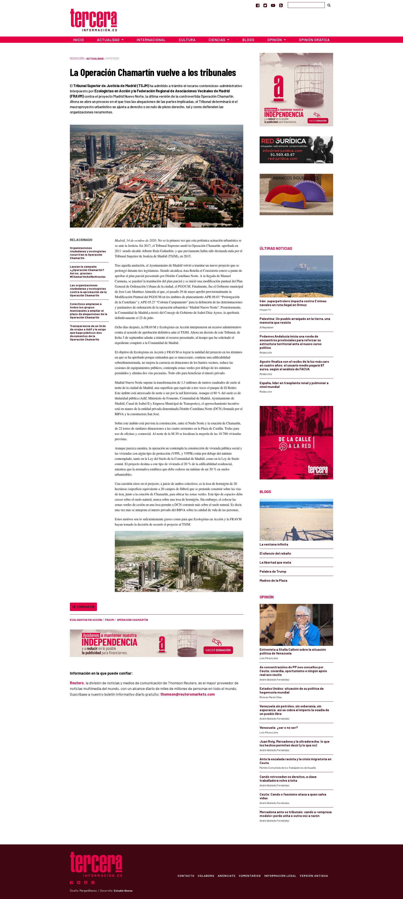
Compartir (84, 607)
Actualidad (95, 58)
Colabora (206, 875)
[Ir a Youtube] (273, 5)
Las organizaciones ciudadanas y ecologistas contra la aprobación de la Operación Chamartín (88, 290)
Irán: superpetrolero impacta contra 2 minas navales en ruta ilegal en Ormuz (293, 303)
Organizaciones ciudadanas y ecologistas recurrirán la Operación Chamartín (88, 253)
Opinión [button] (275, 40)
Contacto (186, 875)
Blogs (248, 40)
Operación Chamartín (132, 620)
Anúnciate (227, 875)
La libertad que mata (275, 562)
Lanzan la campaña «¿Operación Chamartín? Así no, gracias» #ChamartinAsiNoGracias (88, 271)
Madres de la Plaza (273, 580)
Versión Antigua (314, 875)
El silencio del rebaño (275, 553)
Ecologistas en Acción (86, 620)
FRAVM (109, 620)
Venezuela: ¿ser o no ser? (279, 727)
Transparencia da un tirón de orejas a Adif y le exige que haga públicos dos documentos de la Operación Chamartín (88, 332)
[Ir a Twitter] (265, 5)
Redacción (77, 58)
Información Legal (280, 875)
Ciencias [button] (217, 40)
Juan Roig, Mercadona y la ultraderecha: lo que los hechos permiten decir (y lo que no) (295, 743)
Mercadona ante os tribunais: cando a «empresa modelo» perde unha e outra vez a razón (296, 814)
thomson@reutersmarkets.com (187, 694)
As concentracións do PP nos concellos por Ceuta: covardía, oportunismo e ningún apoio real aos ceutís (293, 671)
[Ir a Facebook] (257, 5)
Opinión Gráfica (314, 40)
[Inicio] (93, 19)
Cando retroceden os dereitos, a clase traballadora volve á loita (288, 778)
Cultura (187, 40)
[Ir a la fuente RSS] (281, 5)
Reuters (77, 682)
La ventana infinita (274, 544)
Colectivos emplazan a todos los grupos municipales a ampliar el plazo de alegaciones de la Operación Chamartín (88, 310)
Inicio (78, 40)
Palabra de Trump (273, 571)
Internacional (151, 40)
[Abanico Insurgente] (296, 202)
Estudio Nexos (123, 890)
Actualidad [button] (108, 40)
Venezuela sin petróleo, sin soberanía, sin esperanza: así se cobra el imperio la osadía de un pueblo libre (294, 710)
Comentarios (250, 875)
